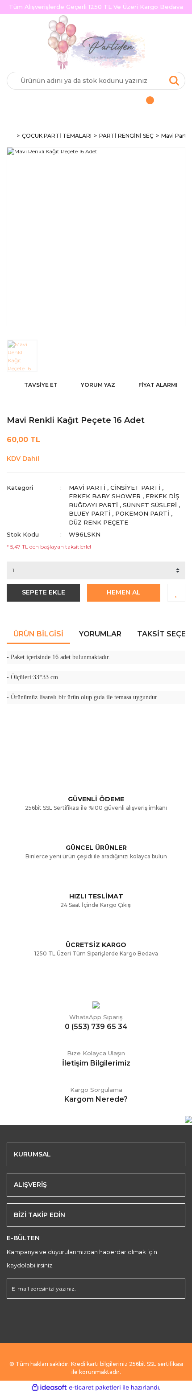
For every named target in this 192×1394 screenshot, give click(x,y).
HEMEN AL (124, 592)
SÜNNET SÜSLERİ (150, 504)
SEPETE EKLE (43, 592)
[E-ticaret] (95, 1387)
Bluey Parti (89, 513)
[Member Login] (51, 103)
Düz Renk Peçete (98, 522)
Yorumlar (100, 634)
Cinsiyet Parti (135, 487)
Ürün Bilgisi (38, 634)
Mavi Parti (87, 487)
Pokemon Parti (142, 513)
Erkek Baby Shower (105, 496)
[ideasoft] (49, 1387)
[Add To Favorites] (176, 593)
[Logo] (96, 43)
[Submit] (174, 1289)
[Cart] (141, 103)
